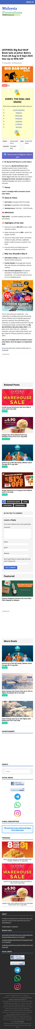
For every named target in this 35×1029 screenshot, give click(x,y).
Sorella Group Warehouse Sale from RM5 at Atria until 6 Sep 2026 (16, 408)
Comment (7, 527)
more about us (6, 922)
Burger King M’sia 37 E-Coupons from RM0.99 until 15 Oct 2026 (17, 491)
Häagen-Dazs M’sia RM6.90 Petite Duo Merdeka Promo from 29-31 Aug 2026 (14, 435)
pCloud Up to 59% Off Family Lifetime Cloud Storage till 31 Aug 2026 (17, 463)
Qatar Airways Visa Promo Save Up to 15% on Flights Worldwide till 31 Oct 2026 (17, 692)
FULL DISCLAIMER (19, 1021)
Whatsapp (18, 116)
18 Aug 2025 (7, 63)
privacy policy (24, 997)
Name (6, 542)
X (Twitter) (18, 124)
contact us (24, 999)
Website (6, 553)
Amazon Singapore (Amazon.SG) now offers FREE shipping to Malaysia (16, 599)
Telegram (19, 113)
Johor (25, 501)
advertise (11, 999)
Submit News (6, 926)
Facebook (19, 121)
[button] (30, 2)
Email (5, 547)
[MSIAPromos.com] (17, 11)
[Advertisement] (17, 32)
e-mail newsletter (18, 110)
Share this (5, 348)
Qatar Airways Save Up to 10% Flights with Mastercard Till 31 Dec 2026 (16, 719)
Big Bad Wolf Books (13, 501)
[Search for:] (18, 771)
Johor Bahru (7, 505)
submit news (17, 999)
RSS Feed (19, 127)
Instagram (18, 118)
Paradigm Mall (20, 505)
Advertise (14, 926)
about (30, 997)
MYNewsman (17, 63)
